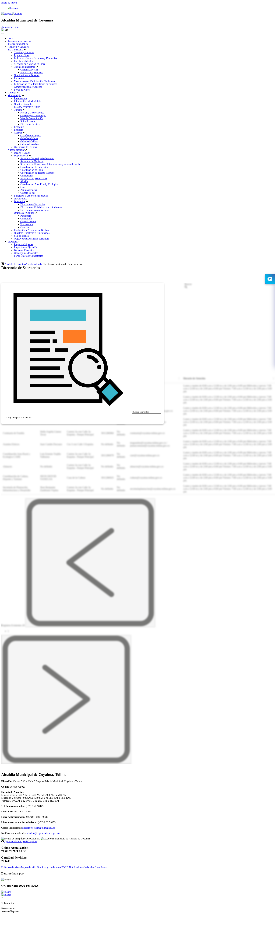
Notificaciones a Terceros (26, 75)
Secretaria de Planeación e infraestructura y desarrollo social (50, 164)
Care (22, 187)
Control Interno (28, 221)
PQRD (64, 867)
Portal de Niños (22, 89)
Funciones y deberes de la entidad (31, 195)
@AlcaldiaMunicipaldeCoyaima (20, 841)
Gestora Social (27, 192)
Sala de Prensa (21, 235)
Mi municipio (14, 95)
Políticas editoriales (11, 867)
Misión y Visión (22, 152)
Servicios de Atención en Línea (29, 64)
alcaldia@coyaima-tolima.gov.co (38, 827)
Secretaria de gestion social (33, 178)
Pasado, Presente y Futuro (27, 107)
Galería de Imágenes (30, 135)
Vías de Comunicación (31, 118)
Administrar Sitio (9, 27)
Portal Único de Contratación (28, 255)
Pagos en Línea (21, 55)
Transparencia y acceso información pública (19, 42)
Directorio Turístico (30, 124)
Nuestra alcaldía (16, 149)
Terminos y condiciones (49, 867)
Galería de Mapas (29, 138)
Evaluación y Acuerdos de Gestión (31, 230)
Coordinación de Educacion (34, 167)
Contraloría (26, 218)
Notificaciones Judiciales (81, 867)
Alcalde (24, 181)
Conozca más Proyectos (26, 253)
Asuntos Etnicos (28, 190)
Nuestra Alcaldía (34, 264)
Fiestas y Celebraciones (32, 112)
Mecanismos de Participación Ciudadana (34, 81)
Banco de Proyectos (24, 250)
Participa (12, 92)
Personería (25, 215)
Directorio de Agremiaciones (34, 210)
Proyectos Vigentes (23, 244)
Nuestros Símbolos (23, 104)
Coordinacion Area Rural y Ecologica (39, 184)
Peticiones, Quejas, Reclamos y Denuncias (35, 58)
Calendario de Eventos (25, 147)
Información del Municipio (27, 101)
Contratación (26, 175)
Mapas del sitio (28, 867)
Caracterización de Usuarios (28, 86)
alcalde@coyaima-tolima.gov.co (43, 833)
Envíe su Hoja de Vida (31, 72)
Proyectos (13, 241)
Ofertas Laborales (29, 69)
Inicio (10, 38)
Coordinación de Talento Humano (37, 172)
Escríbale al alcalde (23, 61)
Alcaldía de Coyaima (15, 264)
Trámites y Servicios (24, 52)
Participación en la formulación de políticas (35, 84)
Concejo (24, 227)
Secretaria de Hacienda (31, 161)
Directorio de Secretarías (32, 204)
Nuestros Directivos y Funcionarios (31, 233)
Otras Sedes (100, 867)
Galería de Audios (29, 144)
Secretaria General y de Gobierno (37, 158)
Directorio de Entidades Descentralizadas (41, 207)
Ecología (18, 129)
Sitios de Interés (28, 121)
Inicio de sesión (9, 2)
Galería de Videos (29, 141)
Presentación (20, 98)
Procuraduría (26, 224)
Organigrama (20, 198)
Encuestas (19, 78)
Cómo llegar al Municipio (33, 115)
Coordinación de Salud (31, 170)
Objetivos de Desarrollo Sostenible (31, 238)
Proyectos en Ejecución (26, 247)
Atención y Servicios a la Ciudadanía (18, 48)
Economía (19, 127)
